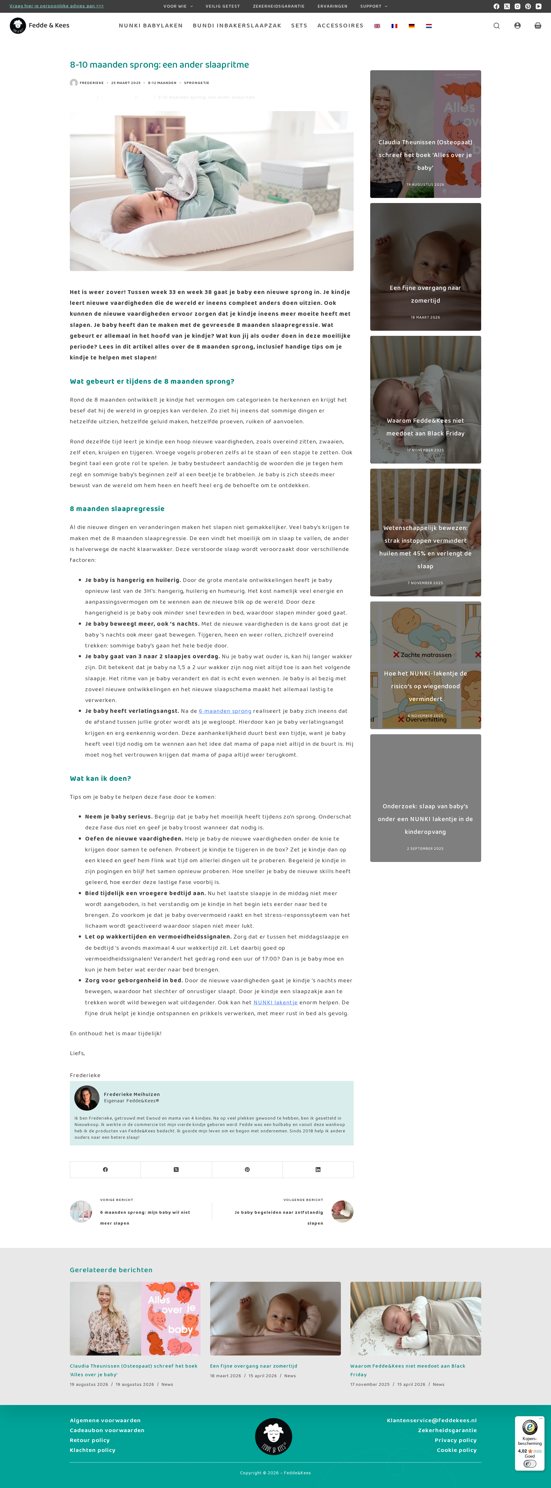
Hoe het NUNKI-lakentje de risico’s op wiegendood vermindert (425, 686)
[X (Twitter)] (507, 6)
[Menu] (541, 1420)
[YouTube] (538, 6)
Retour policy (90, 1440)
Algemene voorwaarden (105, 1420)
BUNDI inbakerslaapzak (237, 25)
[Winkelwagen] (537, 25)
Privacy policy (456, 1440)
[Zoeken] (497, 26)
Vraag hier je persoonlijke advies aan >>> (57, 6)
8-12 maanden (162, 83)
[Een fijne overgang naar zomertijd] (275, 1319)
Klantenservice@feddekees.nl (432, 1420)
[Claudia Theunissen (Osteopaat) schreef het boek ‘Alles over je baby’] (135, 1319)
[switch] (530, 1464)
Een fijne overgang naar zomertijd (254, 1366)
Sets (299, 25)
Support (371, 6)
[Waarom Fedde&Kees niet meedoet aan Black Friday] (415, 1319)
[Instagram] (517, 6)
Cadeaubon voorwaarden (107, 1430)
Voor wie (175, 6)
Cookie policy (457, 1450)
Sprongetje (196, 83)
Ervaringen (333, 6)
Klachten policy (93, 1450)
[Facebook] (496, 6)
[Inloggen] (517, 25)
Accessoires (340, 25)
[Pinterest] (528, 6)
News (167, 1384)
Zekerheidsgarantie (279, 6)
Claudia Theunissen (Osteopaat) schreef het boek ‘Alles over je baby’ (425, 155)
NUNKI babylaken (151, 25)
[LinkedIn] (318, 1170)
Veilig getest (223, 6)
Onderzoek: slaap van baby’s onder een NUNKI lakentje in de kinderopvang (425, 819)
